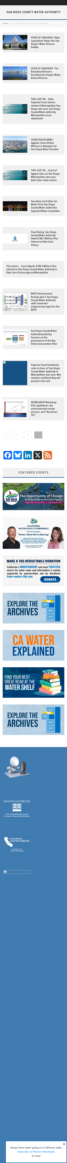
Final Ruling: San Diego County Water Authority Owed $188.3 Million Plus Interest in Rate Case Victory (44, 238)
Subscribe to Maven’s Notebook (36, 1151)
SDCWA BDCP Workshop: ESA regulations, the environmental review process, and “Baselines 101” (44, 409)
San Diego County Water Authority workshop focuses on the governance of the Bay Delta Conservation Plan (44, 337)
